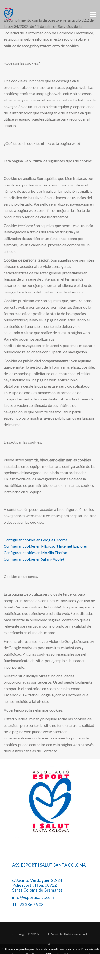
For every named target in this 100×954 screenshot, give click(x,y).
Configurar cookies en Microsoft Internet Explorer (45, 546)
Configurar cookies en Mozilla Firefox (35, 552)
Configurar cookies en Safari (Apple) (34, 559)
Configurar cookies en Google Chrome (35, 540)
